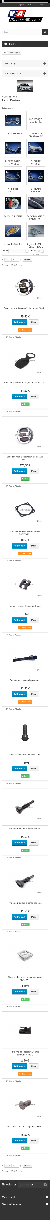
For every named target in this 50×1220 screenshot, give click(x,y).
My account (8, 1197)
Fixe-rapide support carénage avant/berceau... (25, 1053)
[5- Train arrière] (35, 175)
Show (33, 251)
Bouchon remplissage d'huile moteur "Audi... (25, 308)
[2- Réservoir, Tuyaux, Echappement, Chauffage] (13, 148)
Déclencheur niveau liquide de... (25, 680)
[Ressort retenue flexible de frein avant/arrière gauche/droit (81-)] (25, 584)
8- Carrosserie (13, 243)
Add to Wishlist (14, 337)
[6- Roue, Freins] (13, 203)
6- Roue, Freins (13, 216)
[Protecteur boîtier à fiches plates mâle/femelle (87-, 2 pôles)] (25, 807)
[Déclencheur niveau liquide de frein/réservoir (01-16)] (25, 658)
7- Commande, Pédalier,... (36, 218)
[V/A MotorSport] (25, 16)
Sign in (21, 5)
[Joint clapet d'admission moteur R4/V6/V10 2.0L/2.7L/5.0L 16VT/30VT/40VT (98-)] (25, 509)
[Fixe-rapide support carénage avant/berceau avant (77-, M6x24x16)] (25, 1030)
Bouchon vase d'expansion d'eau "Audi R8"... (25, 458)
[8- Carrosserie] (13, 231)
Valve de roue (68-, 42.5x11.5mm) (25, 754)
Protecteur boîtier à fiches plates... (25, 829)
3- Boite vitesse (36, 162)
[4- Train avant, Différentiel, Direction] (13, 175)
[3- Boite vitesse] (35, 148)
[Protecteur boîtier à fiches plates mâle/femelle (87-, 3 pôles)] (25, 881)
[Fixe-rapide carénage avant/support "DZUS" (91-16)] (25, 955)
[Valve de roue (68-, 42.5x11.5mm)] (25, 732)
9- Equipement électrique (36, 245)
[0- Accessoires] (13, 120)
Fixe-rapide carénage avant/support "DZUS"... (25, 978)
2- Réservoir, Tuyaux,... (13, 162)
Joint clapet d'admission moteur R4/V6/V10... (25, 533)
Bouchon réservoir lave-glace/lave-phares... (25, 382)
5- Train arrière (36, 190)
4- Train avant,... (13, 190)
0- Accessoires (13, 133)
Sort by (5, 251)
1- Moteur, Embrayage (36, 135)
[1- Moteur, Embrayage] (35, 120)
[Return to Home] (4, 52)
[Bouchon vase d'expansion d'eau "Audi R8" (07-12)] (25, 435)
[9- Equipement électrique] (35, 231)
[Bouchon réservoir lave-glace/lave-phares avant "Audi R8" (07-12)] (25, 360)
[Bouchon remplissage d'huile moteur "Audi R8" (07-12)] (25, 286)
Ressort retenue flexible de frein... (25, 606)
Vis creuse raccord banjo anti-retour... (25, 1126)
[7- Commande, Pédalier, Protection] (35, 203)
